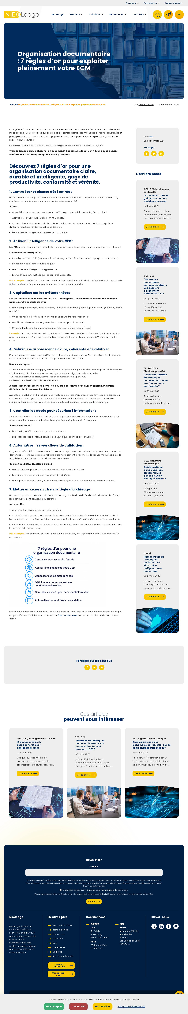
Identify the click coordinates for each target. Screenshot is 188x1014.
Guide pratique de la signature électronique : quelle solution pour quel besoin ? (155, 473)
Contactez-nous (67, 615)
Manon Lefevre (146, 104)
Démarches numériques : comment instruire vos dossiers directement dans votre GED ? (155, 286)
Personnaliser (102, 1006)
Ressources (58, 934)
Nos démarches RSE (62, 956)
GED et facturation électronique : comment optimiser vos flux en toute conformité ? (156, 380)
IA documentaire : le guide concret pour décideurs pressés (156, 198)
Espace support (173, 3)
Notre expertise (60, 929)
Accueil (13, 104)
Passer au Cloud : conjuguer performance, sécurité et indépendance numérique (154, 564)
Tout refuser (78, 1006)
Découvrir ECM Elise (62, 925)
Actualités (57, 938)
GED (151, 136)
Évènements (58, 947)
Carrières (57, 951)
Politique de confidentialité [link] (131, 1006)
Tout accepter (54, 1006)
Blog (54, 943)
